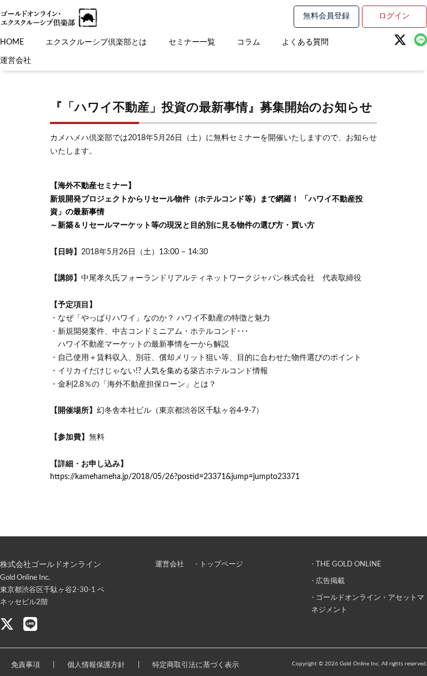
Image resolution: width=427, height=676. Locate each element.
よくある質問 (305, 42)
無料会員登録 (326, 16)
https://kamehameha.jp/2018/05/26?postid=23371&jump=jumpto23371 (175, 477)
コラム (248, 42)
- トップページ (219, 564)
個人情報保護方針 (96, 665)
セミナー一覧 (191, 42)
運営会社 (15, 61)
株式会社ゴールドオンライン (50, 565)
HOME (12, 42)
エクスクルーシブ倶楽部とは (96, 42)
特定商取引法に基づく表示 (195, 665)
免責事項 (25, 665)
